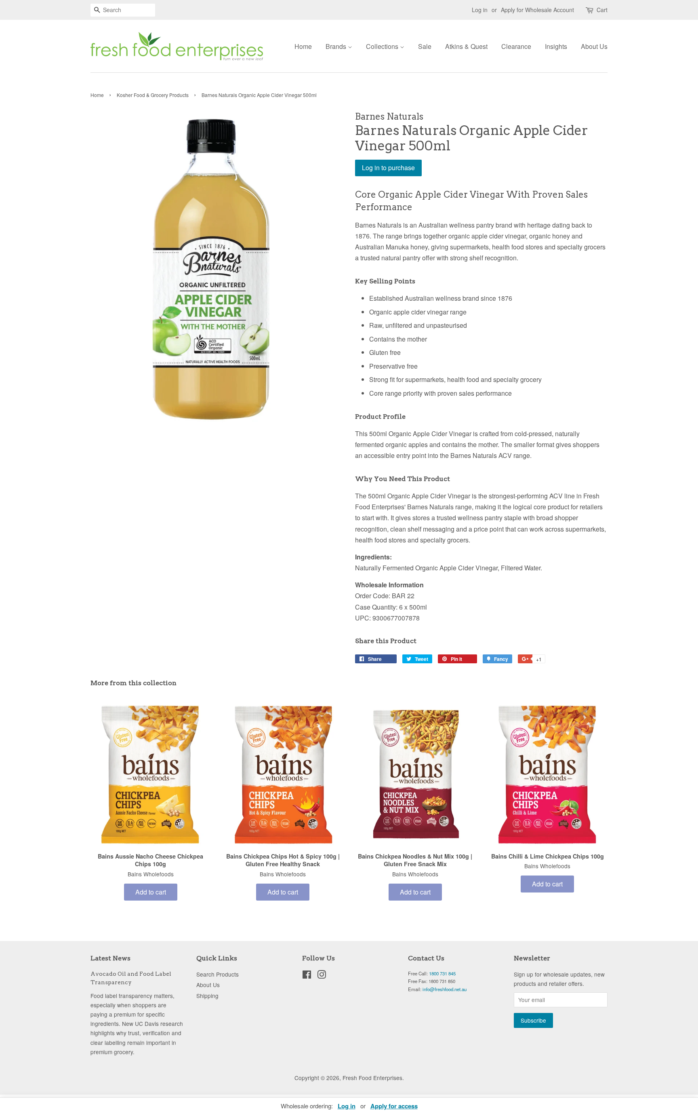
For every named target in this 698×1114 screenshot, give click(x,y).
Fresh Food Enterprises (372, 1078)
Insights (556, 46)
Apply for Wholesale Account (537, 10)
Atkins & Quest (466, 46)
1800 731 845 (442, 973)
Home (303, 46)
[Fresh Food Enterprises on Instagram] (321, 976)
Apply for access (394, 1105)
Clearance (516, 46)
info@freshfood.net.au (445, 989)
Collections (383, 46)
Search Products (217, 974)
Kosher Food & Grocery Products (153, 94)
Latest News (110, 958)
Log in (480, 10)
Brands (337, 46)
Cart (602, 10)
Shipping (207, 996)
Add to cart (150, 892)
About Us (594, 46)
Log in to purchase (388, 167)
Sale (424, 46)
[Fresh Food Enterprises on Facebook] (306, 976)
